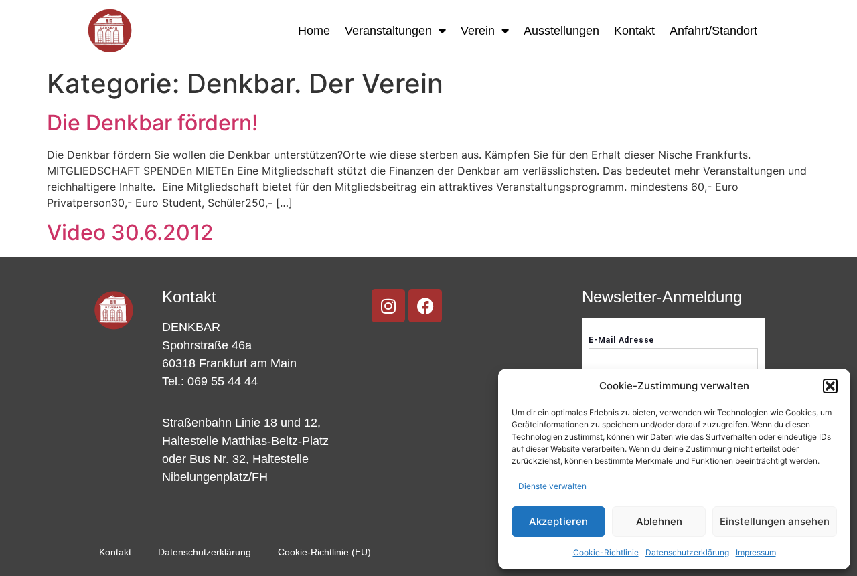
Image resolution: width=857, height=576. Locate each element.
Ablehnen (659, 521)
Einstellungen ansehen (775, 521)
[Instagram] (388, 305)
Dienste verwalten (552, 486)
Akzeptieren (558, 521)
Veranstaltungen (388, 30)
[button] (830, 386)
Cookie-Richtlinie (606, 552)
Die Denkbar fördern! (152, 123)
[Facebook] (425, 305)
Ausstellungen (561, 30)
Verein (478, 30)
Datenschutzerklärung (687, 552)
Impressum (756, 552)
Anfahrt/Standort (713, 30)
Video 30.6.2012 (130, 232)
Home (314, 30)
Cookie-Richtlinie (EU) (324, 552)
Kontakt (634, 30)
